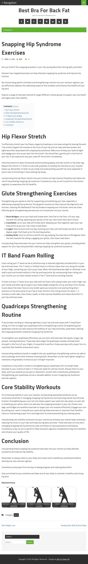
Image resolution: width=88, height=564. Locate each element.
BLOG (16, 515)
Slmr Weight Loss (8, 525)
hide (15, 106)
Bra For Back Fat (63, 559)
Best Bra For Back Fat (44, 10)
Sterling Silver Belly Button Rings (73, 525)
